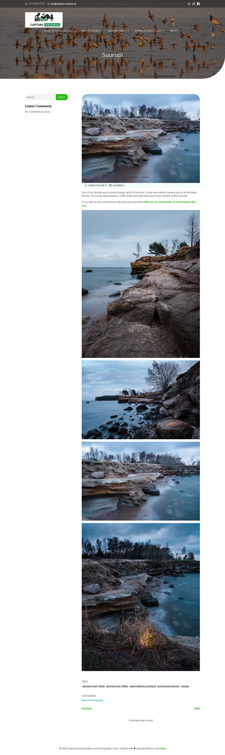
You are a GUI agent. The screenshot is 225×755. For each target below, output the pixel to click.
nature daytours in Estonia (142, 686)
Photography (96, 700)
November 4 (118, 185)
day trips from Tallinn (117, 686)
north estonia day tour (168, 686)
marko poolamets (98, 185)
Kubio (162, 748)
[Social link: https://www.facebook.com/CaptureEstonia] (197, 4)
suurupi (185, 686)
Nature (85, 700)
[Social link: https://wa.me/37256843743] (188, 4)
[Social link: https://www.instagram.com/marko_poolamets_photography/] (193, 4)
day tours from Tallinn (93, 686)
